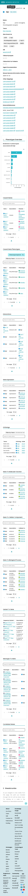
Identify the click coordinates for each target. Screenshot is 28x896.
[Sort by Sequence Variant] (15, 620)
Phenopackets (19, 870)
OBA (7, 861)
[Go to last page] (19, 302)
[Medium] (22, 887)
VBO (7, 864)
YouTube (14, 885)
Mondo (8, 850)
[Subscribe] (21, 884)
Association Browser (18, 844)
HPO (7, 857)
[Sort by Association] (17, 208)
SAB (7, 816)
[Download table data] (11, 240)
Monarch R (18, 820)
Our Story (8, 811)
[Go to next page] (16, 302)
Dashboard (18, 841)
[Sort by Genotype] (10, 669)
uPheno (8, 854)
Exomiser (17, 851)
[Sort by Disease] (24, 208)
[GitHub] (24, 887)
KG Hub (5, 886)
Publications (9, 820)
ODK (16, 863)
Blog (13, 881)
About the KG (18, 836)
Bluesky (14, 888)
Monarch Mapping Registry (5, 882)
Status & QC (18, 822)
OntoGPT (17, 866)
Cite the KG (18, 834)
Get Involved (15, 876)
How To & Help (19, 825)
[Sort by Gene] (7, 208)
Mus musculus (7, 31)
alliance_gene (7, 70)
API (16, 815)
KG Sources (18, 838)
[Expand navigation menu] (26, 2)
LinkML (16, 856)
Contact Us (9, 818)
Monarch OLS (7, 878)
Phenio (8, 859)
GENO (7, 866)
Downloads (18, 813)
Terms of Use (18, 831)
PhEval (16, 854)
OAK (16, 861)
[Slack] (24, 884)
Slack (14, 878)
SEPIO (7, 868)
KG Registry (6, 888)
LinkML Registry (5, 891)
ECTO (7, 871)
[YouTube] (24, 889)
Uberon (8, 852)
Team (7, 813)
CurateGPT (18, 868)
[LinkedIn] (21, 889)
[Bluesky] (22, 892)
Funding (8, 823)
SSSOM (17, 859)
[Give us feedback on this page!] (26, 803)
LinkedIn (14, 883)
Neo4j (16, 818)
